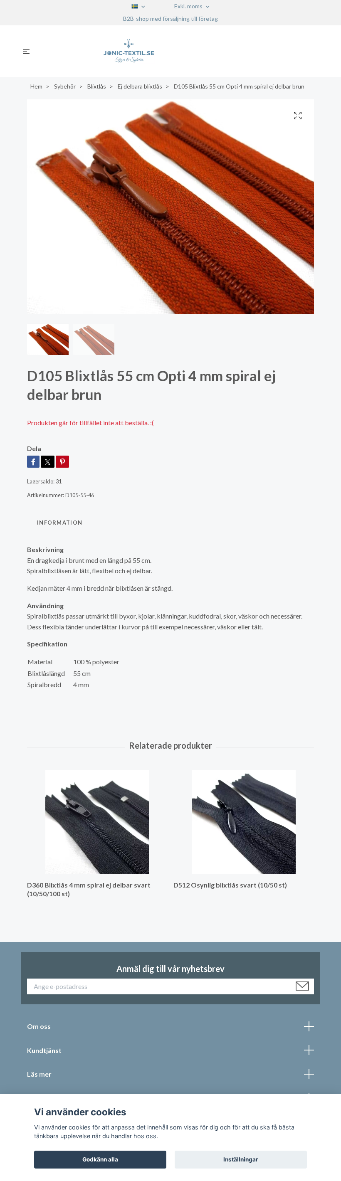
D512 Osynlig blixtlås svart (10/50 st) (230, 885)
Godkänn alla (100, 1159)
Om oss (39, 1026)
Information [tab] (59, 522)
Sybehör (65, 86)
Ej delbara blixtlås (140, 86)
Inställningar (240, 1159)
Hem (36, 86)
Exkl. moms (189, 6)
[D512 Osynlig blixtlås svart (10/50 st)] (243, 822)
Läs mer (39, 1074)
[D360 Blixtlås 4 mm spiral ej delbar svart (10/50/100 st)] (97, 822)
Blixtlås (96, 86)
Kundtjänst (44, 1050)
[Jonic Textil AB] (177, 51)
